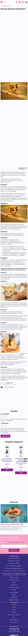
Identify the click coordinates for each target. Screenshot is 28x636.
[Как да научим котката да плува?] (14, 513)
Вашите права (14, 577)
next (25, 460)
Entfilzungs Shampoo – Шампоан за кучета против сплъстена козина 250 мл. (21, 461)
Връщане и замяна (14, 563)
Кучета (14, 604)
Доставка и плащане (14, 561)
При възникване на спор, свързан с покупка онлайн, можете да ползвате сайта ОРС (14, 574)
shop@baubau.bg (16, 631)
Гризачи (14, 612)
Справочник (14, 597)
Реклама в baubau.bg (14, 558)
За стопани (14, 622)
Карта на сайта (14, 587)
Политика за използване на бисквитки (14, 571)
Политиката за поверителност (16, 542)
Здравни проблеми (14, 600)
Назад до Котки (5, 6)
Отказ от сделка (14, 580)
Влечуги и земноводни (14, 614)
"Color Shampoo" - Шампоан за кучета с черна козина (7, 460)
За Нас (14, 582)
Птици (14, 609)
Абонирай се (13, 550)
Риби (14, 617)
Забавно (14, 595)
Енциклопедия (14, 592)
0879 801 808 (15, 630)
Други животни (14, 619)
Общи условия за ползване (14, 566)
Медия (14, 590)
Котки (14, 607)
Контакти (14, 585)
